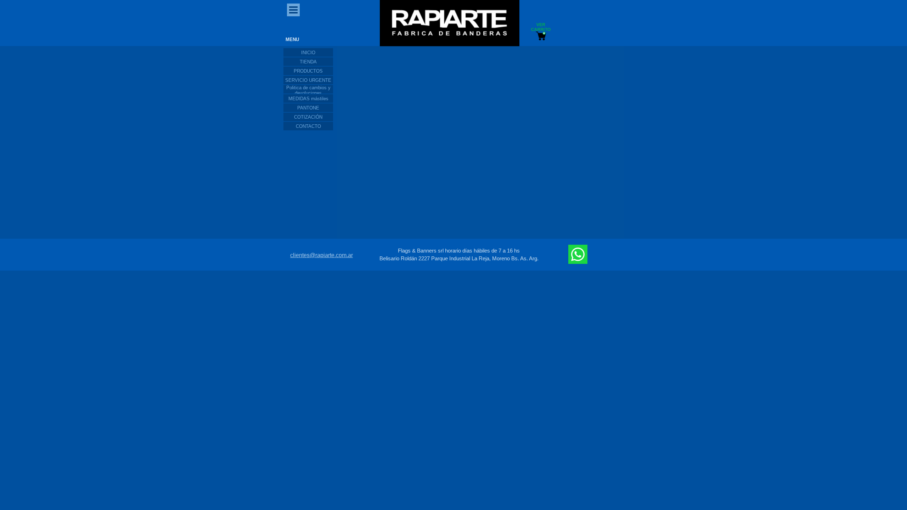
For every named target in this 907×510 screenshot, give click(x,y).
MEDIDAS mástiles (308, 98)
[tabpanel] (458, 254)
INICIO (308, 52)
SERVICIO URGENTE (308, 80)
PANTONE (308, 107)
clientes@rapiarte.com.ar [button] (321, 255)
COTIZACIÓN (308, 117)
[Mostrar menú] (293, 10)
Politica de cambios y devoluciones (308, 90)
